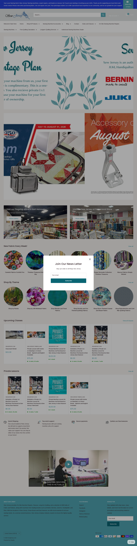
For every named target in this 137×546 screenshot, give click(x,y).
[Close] (90, 259)
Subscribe (68, 280)
